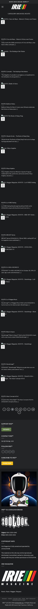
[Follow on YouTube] (13, 451)
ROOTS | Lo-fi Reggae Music (9, 299)
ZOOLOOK (32, 557)
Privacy (4, 598)
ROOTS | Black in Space (8, 332)
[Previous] (4, 409)
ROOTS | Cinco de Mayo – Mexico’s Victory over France (17, 39)
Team (23, 598)
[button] (2, 7)
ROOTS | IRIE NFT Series (8, 235)
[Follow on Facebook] (3, 451)
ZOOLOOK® (5, 548)
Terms (10, 598)
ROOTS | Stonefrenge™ (7, 364)
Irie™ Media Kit (31, 598)
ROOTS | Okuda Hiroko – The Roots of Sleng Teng (15, 136)
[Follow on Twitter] (9, 451)
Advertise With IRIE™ (19, 600)
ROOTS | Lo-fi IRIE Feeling (8, 202)
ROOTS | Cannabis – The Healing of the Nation (14, 71)
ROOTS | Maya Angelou (8, 168)
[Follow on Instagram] (6, 451)
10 (33, 409)
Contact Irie (17, 598)
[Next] (19, 412)
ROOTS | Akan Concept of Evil (9, 396)
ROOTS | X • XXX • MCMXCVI (10, 267)
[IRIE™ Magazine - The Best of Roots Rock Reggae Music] (19, 6)
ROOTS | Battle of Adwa (8, 104)
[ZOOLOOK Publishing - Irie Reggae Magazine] (15, 521)
